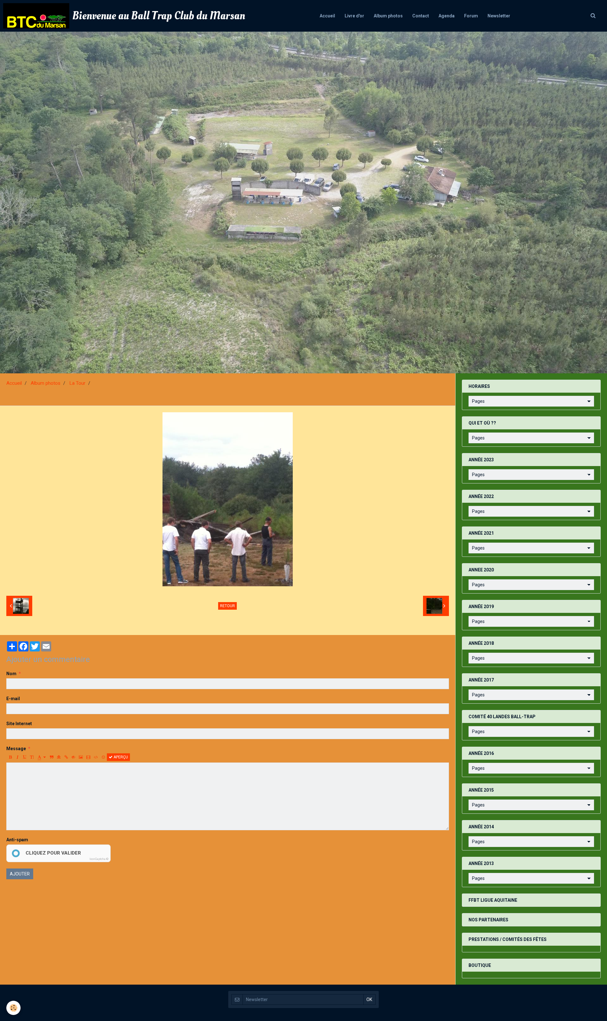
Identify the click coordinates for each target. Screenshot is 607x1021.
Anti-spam (17, 839)
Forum (471, 15)
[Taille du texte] (32, 757)
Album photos (388, 15)
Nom (11, 673)
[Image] (81, 757)
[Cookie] (13, 1008)
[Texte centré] (59, 757)
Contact (420, 15)
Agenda (446, 15)
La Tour (77, 383)
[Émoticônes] (103, 757)
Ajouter (20, 873)
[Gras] (10, 757)
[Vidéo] (88, 757)
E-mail (13, 698)
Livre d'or (354, 15)
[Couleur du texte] (42, 757)
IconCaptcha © (98, 859)
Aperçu (120, 757)
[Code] (96, 757)
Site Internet (19, 723)
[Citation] (51, 757)
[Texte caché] (73, 757)
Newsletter (498, 15)
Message (16, 748)
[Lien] (66, 757)
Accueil (327, 15)
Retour (227, 606)
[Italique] (17, 757)
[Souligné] (24, 757)
